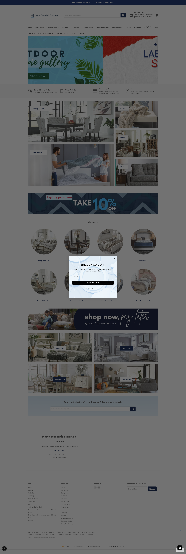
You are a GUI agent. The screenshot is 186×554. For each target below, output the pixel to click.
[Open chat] (179, 547)
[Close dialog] (114, 258)
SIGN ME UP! (93, 283)
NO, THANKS (93, 288)
